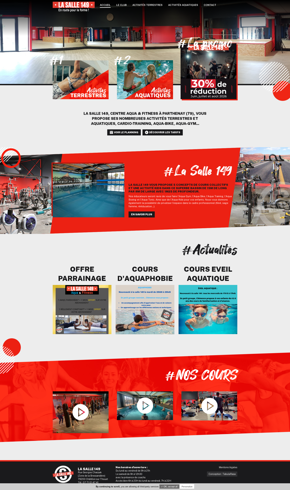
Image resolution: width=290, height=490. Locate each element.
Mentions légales (228, 467)
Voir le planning (126, 132)
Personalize (187, 486)
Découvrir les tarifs (164, 132)
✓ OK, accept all (169, 486)
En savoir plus (141, 214)
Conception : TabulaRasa (222, 474)
